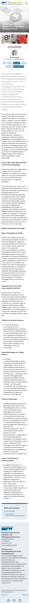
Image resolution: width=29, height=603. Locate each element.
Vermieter (8, 66)
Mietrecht (16, 63)
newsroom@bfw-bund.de (9, 545)
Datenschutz (4, 594)
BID (4, 63)
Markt (9, 63)
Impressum (24, 594)
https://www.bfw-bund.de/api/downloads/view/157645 (15, 514)
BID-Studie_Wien (10, 511)
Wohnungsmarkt (18, 66)
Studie (24, 63)
